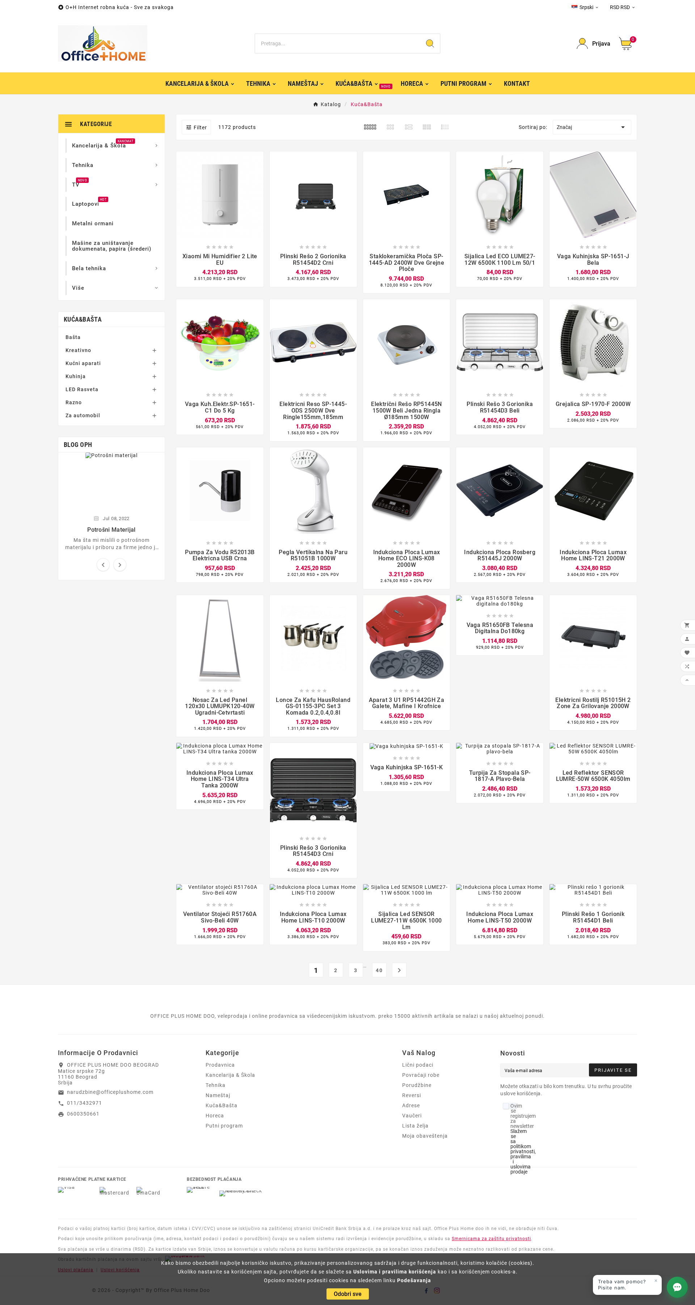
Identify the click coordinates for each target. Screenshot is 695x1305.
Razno (74, 402)
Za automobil (83, 415)
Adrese (411, 1105)
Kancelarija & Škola (230, 1075)
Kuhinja (76, 376)
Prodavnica (220, 1065)
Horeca (215, 1115)
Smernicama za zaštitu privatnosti (491, 1238)
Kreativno (78, 350)
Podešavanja (414, 1280)
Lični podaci (417, 1065)
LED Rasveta (82, 389)
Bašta (73, 337)
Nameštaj (218, 1095)
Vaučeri (412, 1115)
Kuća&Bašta (83, 319)
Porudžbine (416, 1085)
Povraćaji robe (420, 1075)
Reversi (411, 1095)
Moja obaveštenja (425, 1136)
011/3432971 (84, 1103)
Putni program (224, 1126)
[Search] (430, 43)
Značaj (592, 127)
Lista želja (415, 1126)
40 (379, 970)
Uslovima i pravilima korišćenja (394, 1272)
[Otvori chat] (677, 1287)
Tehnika (216, 1085)
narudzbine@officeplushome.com (110, 1092)
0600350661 (83, 1114)
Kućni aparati (83, 363)
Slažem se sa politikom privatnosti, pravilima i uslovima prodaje (523, 1151)
